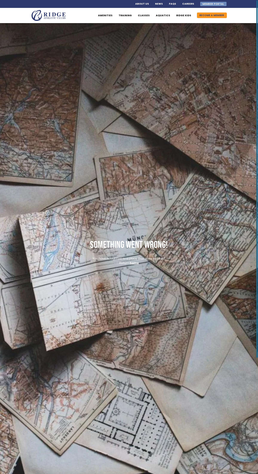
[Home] (48, 15)
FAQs (172, 4)
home (134, 263)
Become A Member (211, 15)
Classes (144, 15)
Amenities (105, 15)
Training (125, 15)
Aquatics (163, 15)
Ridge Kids (183, 15)
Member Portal (213, 4)
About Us (142, 4)
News (159, 4)
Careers (188, 4)
